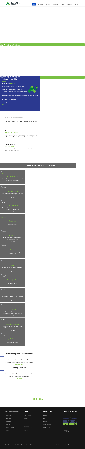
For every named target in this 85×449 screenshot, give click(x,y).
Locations (40, 4)
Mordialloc (8, 428)
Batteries (12, 250)
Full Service (26, 417)
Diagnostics (12, 221)
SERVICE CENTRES (10, 45)
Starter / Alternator (47, 424)
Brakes (62, 4)
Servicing (48, 4)
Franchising (69, 4)
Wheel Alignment (46, 427)
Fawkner (8, 424)
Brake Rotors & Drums (28, 427)
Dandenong (8, 421)
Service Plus (26, 418)
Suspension (12, 235)
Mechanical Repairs (12, 191)
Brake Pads (26, 426)
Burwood (8, 417)
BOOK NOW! (38, 399)
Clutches (26, 430)
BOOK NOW (19, 378)
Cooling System (12, 280)
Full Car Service (12, 177)
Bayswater (8, 415)
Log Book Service (12, 339)
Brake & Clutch (12, 205)
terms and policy (76, 444)
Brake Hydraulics (27, 429)
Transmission (46, 417)
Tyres (12, 294)
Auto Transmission (12, 324)
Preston (7, 430)
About (76, 4)
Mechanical (55, 4)
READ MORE (12, 182)
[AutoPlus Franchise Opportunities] (71, 421)
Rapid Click (31, 444)
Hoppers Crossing (10, 427)
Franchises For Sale (67, 431)
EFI (12, 265)
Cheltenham (8, 418)
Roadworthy (13, 309)
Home (34, 4)
